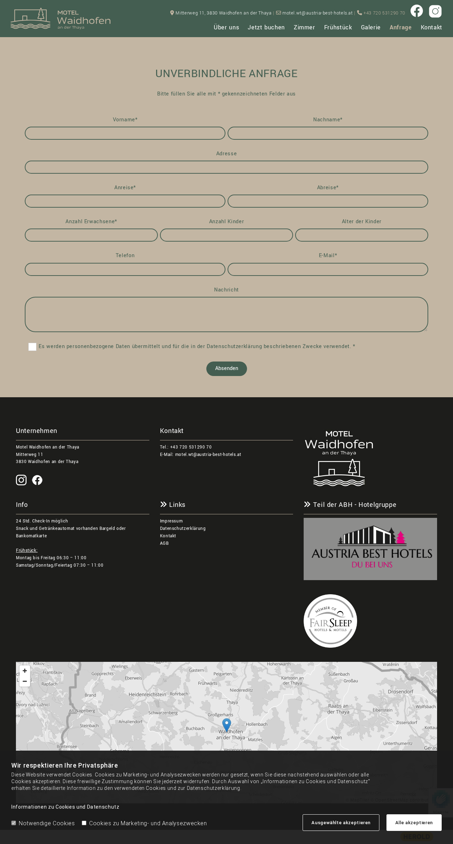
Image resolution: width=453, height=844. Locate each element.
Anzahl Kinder (226, 221)
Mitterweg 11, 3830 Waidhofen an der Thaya (223, 13)
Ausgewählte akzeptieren (341, 822)
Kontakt (431, 27)
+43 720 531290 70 (191, 447)
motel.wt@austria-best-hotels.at (317, 13)
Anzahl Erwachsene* (91, 221)
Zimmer (304, 27)
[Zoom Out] (24, 681)
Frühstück (338, 27)
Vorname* (125, 119)
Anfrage (401, 27)
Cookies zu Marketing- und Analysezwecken (148, 823)
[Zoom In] (24, 670)
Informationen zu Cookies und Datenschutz (65, 807)
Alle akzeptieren (414, 822)
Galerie (371, 27)
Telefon (125, 255)
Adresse (226, 153)
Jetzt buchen (266, 27)
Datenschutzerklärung (183, 529)
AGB (164, 543)
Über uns (226, 27)
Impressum (171, 521)
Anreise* (125, 187)
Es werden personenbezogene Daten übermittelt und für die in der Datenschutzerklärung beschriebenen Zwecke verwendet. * (197, 346)
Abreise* (328, 187)
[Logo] (61, 18)
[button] (226, 725)
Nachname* (328, 119)
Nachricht (226, 290)
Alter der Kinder (362, 221)
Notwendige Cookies (47, 823)
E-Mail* (328, 255)
